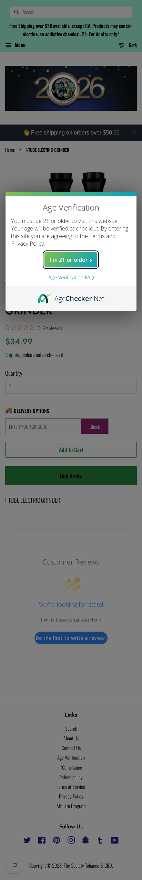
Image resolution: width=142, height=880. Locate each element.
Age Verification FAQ (71, 277)
